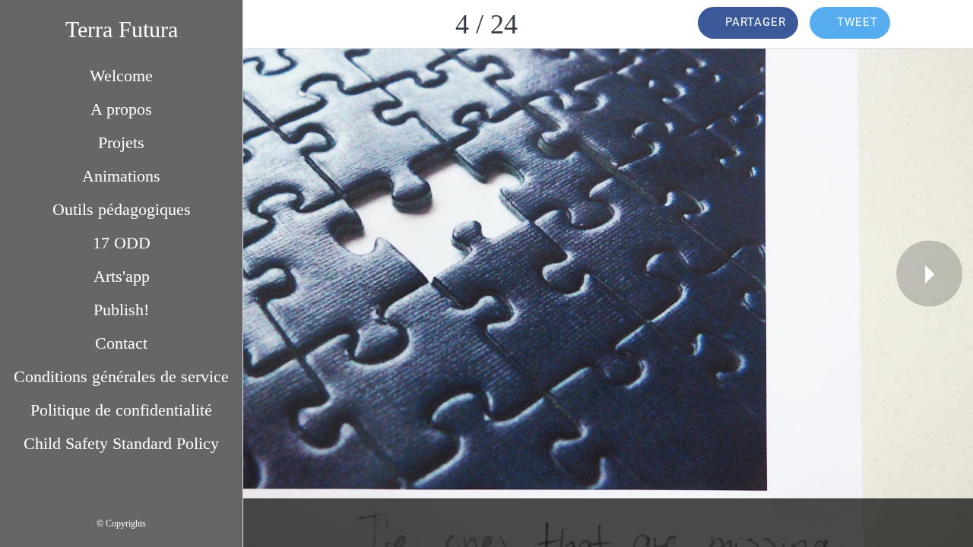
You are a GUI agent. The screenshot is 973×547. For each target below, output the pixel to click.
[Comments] (933, 24)
